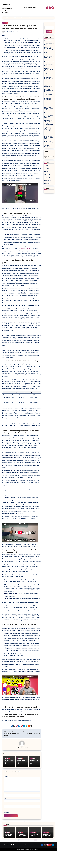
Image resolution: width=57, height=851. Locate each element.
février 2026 (47, 174)
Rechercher (47, 24)
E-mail (5, 798)
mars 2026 (46, 171)
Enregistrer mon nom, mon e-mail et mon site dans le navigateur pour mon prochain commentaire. (21, 812)
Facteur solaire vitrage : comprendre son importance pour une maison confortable (48, 144)
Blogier (31, 849)
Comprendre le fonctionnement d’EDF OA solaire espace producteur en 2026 (48, 130)
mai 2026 (46, 165)
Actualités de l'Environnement (14, 845)
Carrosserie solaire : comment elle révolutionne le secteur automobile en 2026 (48, 107)
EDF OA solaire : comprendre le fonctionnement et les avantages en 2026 (48, 50)
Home (25, 7)
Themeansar (37, 849)
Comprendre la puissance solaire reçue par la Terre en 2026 (48, 136)
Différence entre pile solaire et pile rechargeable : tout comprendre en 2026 (48, 122)
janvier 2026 (47, 177)
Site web (5, 804)
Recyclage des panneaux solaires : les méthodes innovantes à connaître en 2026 (48, 92)
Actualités (5, 22)
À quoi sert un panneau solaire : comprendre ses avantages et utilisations (48, 100)
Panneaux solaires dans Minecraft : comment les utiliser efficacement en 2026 (48, 115)
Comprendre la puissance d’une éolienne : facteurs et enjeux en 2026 (49, 42)
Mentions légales (32, 7)
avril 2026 (46, 168)
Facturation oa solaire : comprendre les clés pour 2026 (48, 85)
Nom (5, 793)
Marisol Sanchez (9, 31)
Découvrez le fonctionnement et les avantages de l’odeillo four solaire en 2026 (48, 71)
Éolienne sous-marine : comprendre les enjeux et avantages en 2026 (49, 63)
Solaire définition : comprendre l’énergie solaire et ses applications (48, 57)
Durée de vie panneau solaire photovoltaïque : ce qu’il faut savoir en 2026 (48, 79)
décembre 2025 (47, 180)
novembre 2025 (47, 183)
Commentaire (7, 776)
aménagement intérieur (25, 248)
